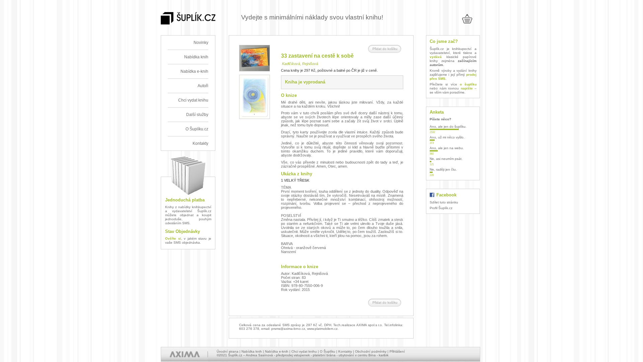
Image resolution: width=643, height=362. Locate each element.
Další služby (197, 114)
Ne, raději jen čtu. (443, 169)
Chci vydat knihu (193, 100)
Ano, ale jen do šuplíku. (448, 126)
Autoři (203, 85)
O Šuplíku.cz (197, 129)
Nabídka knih (196, 57)
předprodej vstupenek (293, 355)
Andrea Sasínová (259, 355)
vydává (436, 57)
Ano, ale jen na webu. (447, 148)
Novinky (201, 42)
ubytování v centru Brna (357, 355)
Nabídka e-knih (194, 71)
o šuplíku (468, 84)
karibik (383, 355)
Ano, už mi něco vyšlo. (447, 137)
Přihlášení (397, 351)
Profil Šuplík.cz (441, 208)
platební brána (324, 355)
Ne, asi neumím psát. (446, 159)
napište (467, 88)
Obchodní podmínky (370, 351)
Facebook (446, 194)
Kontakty (200, 143)
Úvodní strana (227, 351)
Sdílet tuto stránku (444, 202)
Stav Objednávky (182, 231)
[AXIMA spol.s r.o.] (184, 354)
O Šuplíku (327, 351)
